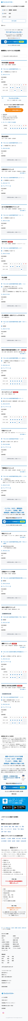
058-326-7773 (6, 183)
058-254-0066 (6, 444)
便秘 (23, 826)
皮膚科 (14, 936)
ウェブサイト (6, 186)
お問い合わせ (4, 1000)
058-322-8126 (6, 583)
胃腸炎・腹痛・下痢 (6, 948)
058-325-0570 (6, 404)
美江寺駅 (18, 838)
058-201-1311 (6, 550)
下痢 (18, 829)
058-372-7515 (6, 329)
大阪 (8, 960)
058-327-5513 (6, 294)
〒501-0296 (15, 358)
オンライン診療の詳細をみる (14, 110)
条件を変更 (14, 21)
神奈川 (3, 960)
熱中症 (14, 829)
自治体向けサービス (6, 982)
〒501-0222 (12, 69)
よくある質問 (4, 997)
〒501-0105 (13, 439)
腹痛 (10, 826)
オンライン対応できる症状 (9, 122)
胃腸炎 (16, 826)
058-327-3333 (6, 485)
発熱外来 (3, 936)
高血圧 (9, 831)
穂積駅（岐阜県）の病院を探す (20, 927)
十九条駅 (9, 838)
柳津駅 (9, 841)
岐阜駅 (13, 841)
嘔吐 (2, 829)
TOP (2, 927)
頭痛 (13, 826)
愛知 (8, 958)
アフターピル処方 (17, 948)
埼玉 (3, 962)
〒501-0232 (15, 578)
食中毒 (6, 826)
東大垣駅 (24, 838)
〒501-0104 (13, 697)
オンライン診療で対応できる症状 (14, 45)
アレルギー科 (4, 950)
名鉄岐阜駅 (23, 841)
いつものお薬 (16, 938)
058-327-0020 (6, 253)
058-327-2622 (6, 220)
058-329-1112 (6, 365)
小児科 (3, 940)
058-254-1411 (6, 704)
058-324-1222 (6, 659)
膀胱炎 (22, 829)
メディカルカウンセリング (7, 966)
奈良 (13, 958)
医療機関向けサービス (6, 980)
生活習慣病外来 (16, 946)
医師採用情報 (4, 986)
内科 (2, 819)
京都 (13, 956)
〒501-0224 (13, 398)
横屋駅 (13, 838)
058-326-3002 (6, 148)
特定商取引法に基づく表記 (7, 1005)
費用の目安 (14, 793)
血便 (2, 831)
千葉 (8, 956)
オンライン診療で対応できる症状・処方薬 (14, 525)
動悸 (5, 831)
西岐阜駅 (3, 838)
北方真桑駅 (4, 841)
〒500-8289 (15, 617)
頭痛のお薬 (15, 940)
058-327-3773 (6, 74)
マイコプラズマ (8, 829)
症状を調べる (4, 972)
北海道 (3, 956)
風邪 (2, 826)
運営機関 (3, 1008)
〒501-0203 (15, 476)
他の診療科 (22, 173)
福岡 (13, 960)
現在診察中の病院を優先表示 (11, 56)
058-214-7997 (6, 622)
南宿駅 (18, 841)
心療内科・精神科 (5, 942)
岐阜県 (12, 927)
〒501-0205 (14, 284)
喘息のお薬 (15, 942)
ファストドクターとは (6, 970)
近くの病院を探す (7, 927)
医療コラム (4, 974)
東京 (3, 958)
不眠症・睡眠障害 (5, 946)
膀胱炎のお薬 (16, 944)
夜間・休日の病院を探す (7, 976)
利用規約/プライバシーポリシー (8, 1003)
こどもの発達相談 (5, 944)
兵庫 (8, 962)
